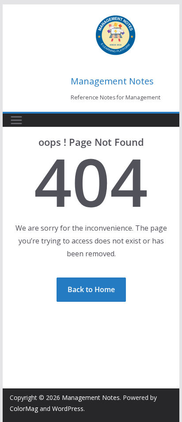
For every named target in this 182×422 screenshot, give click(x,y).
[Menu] (16, 120)
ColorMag (24, 408)
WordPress (67, 408)
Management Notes (112, 81)
